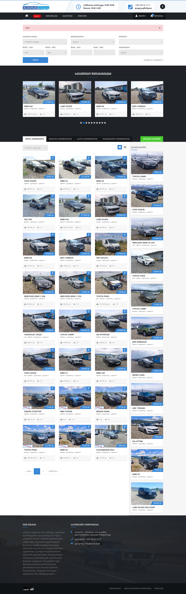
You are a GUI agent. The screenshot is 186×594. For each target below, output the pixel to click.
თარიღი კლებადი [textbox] (33, 148)
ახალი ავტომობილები (87, 139)
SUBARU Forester (32, 411)
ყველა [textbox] (76, 42)
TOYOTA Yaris (138, 276)
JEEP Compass (66, 258)
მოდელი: (123, 37)
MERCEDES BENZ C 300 (70, 106)
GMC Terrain (138, 408)
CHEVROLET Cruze (33, 335)
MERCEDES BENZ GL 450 (143, 243)
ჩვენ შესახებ (51, 16)
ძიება (35, 60)
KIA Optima (137, 441)
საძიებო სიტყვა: (30, 37)
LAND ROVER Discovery (143, 507)
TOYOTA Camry (67, 335)
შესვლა (142, 16)
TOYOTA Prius (138, 106)
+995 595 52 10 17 (142, 5)
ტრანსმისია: (124, 47)
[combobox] (93, 41)
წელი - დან (28, 47)
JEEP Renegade (139, 342)
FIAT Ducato (30, 106)
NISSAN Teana (102, 411)
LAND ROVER (102, 219)
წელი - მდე (51, 47)
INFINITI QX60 (138, 375)
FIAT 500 (28, 219)
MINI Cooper (66, 411)
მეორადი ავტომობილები (60, 139)
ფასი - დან (75, 47)
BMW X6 (100, 181)
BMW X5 (64, 181)
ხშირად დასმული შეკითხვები (137, 588)
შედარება (158, 15)
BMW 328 (100, 373)
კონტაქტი (82, 16)
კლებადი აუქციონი (152, 139)
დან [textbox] (26, 52)
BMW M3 (28, 258)
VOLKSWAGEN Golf (105, 450)
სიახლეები (68, 16)
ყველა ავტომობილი (34, 139)
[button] (81, 123)
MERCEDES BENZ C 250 (106, 106)
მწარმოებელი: (77, 37)
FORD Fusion (30, 181)
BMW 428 (64, 219)
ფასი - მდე (98, 47)
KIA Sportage (102, 335)
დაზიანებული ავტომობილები (116, 139)
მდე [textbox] (49, 52)
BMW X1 (64, 373)
